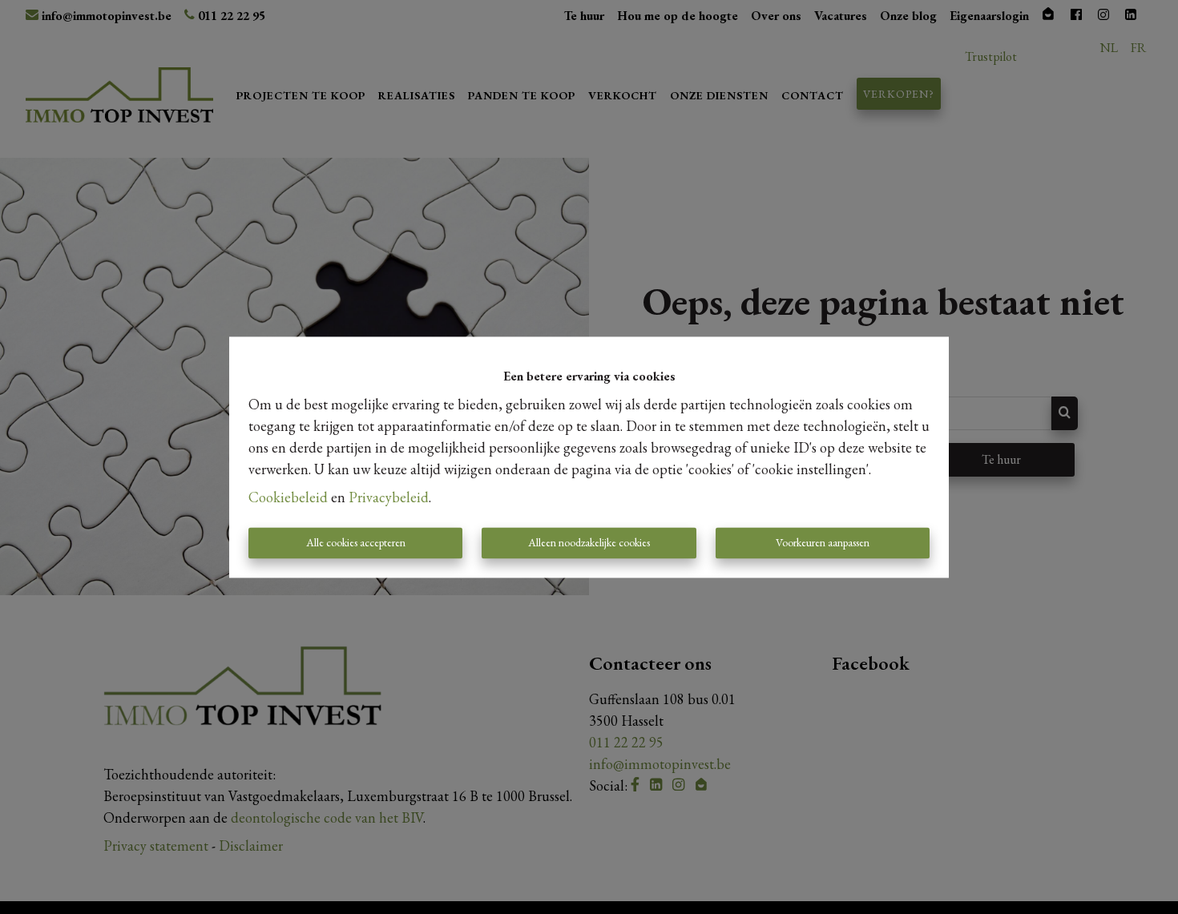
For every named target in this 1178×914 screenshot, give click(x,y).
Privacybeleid (389, 497)
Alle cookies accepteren (355, 542)
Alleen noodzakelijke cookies (589, 542)
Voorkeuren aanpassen (822, 542)
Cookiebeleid (288, 497)
